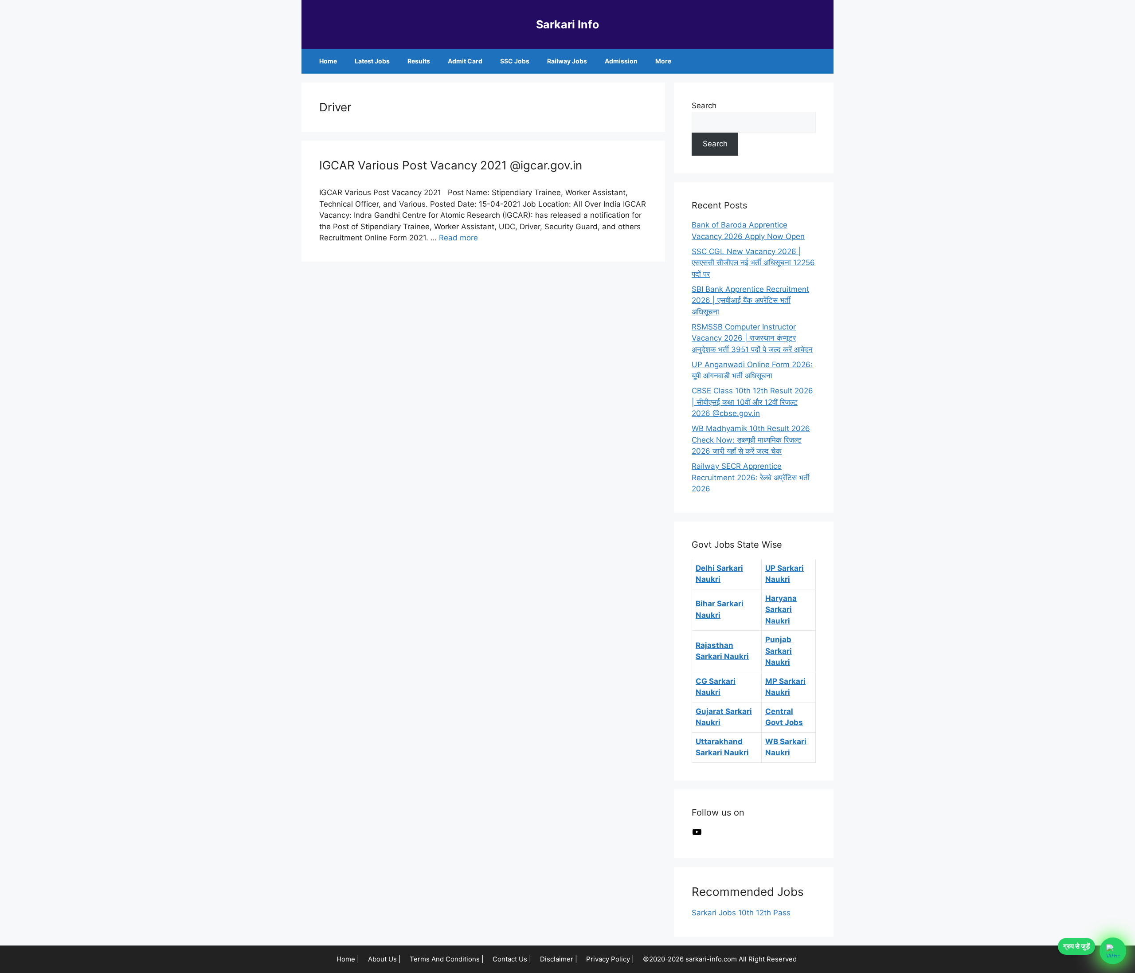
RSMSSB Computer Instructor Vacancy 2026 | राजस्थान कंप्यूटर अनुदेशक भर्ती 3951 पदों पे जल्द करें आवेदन (752, 338)
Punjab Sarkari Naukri (778, 651)
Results (418, 61)
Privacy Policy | (610, 959)
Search (704, 105)
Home (328, 61)
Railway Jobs (567, 61)
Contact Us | (512, 959)
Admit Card (465, 61)
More (663, 61)
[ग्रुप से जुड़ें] (1113, 951)
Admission (621, 61)
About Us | (384, 959)
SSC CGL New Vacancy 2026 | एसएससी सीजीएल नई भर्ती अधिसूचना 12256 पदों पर (753, 263)
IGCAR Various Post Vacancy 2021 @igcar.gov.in (450, 165)
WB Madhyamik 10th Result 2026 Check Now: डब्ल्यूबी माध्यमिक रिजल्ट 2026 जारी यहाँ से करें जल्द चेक (751, 439)
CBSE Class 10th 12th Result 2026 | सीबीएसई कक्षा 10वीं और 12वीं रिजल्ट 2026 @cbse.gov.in (752, 402)
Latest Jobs (372, 61)
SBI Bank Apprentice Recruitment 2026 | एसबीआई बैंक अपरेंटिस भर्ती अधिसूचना (750, 300)
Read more (458, 237)
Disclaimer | (558, 959)
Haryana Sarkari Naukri (781, 609)
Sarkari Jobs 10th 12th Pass (741, 912)
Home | (348, 959)
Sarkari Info (567, 24)
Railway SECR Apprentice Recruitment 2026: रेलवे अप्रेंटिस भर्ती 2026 (751, 477)
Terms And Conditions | (447, 959)
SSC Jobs (514, 61)
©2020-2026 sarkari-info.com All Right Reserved (720, 959)
